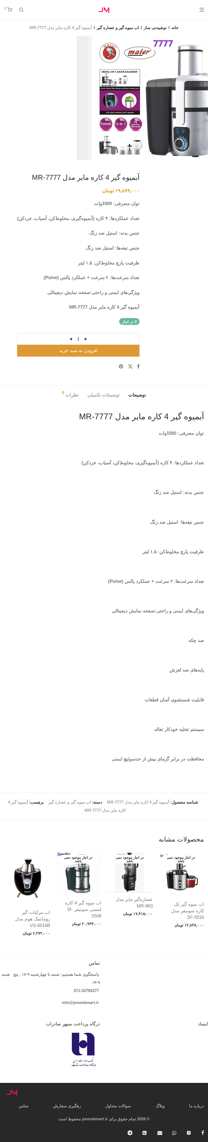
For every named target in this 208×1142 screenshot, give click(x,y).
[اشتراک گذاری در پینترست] (121, 366)
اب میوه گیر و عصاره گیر (118, 27)
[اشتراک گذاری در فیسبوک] (138, 366)
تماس (23, 1105)
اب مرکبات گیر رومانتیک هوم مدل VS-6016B (32, 919)
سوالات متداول (118, 1105)
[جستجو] (21, 10)
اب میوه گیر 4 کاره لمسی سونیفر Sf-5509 (83, 909)
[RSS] (144, 1132)
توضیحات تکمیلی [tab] (103, 395)
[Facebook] (202, 1132)
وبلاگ (160, 1105)
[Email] (159, 1132)
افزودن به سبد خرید (78, 350)
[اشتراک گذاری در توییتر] (130, 366)
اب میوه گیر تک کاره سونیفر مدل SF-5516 (187, 911)
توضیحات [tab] (137, 395)
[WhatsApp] (174, 1132)
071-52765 (83, 990)
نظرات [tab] (70, 394)
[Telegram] (130, 1132)
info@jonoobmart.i (79, 1002)
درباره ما (196, 1105)
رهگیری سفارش (67, 1105)
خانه (174, 27)
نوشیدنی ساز (155, 27)
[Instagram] (188, 1132)
